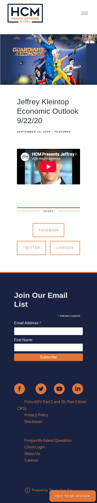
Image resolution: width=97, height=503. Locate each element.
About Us (32, 454)
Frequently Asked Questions (48, 440)
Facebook (49, 230)
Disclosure (33, 422)
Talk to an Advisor (72, 496)
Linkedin (65, 248)
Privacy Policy (36, 415)
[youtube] (59, 388)
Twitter (31, 248)
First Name (23, 340)
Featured (63, 131)
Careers (31, 460)
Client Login (34, 447)
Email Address (27, 323)
